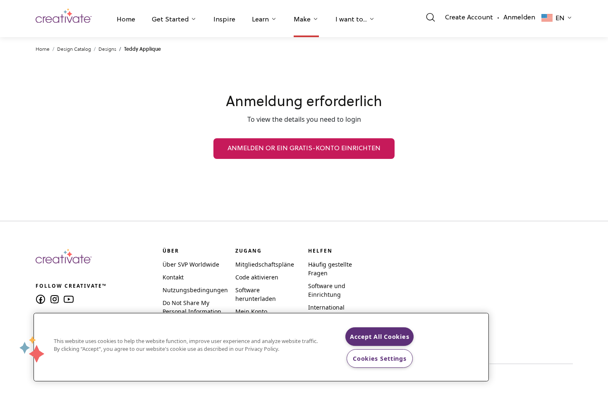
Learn (260, 20)
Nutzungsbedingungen (195, 290)
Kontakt (173, 277)
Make (302, 20)
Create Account (469, 17)
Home (126, 20)
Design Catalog (74, 48)
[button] (126, 20)
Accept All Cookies (379, 337)
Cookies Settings (380, 358)
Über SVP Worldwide (191, 264)
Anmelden (519, 17)
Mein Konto (251, 311)
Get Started (170, 20)
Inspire (224, 20)
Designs (107, 48)
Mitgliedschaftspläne (264, 264)
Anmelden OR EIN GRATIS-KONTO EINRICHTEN (304, 148)
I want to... (351, 20)
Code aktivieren (256, 277)
